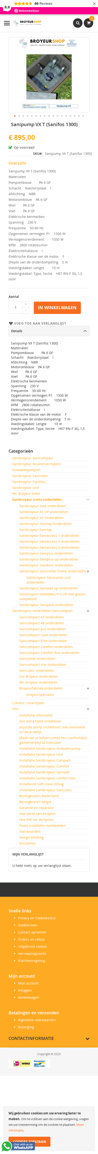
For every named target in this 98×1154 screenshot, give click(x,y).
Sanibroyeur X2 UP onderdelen (43, 512)
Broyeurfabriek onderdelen (41, 688)
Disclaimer (27, 843)
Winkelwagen (28, 997)
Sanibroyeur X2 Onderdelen (41, 517)
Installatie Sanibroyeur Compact (44, 760)
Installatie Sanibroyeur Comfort (44, 766)
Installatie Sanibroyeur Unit (41, 754)
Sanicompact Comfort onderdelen (46, 646)
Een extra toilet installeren (40, 721)
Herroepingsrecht (32, 953)
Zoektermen (27, 925)
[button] (15, 116)
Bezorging (26, 1027)
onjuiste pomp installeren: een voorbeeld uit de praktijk (52, 729)
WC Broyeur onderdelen (38, 682)
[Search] (78, 23)
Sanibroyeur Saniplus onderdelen (46, 553)
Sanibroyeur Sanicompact (32, 458)
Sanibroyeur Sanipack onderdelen (46, 604)
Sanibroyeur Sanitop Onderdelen (45, 523)
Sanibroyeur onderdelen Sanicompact (42, 610)
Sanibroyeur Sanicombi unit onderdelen (48, 579)
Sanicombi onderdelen (37, 658)
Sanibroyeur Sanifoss (29, 481)
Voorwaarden (29, 831)
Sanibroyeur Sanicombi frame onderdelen (52, 571)
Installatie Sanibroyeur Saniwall (44, 772)
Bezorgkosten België (35, 802)
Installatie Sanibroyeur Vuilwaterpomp (50, 748)
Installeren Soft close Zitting (41, 784)
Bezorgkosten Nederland (39, 796)
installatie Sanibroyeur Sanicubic (45, 790)
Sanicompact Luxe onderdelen (43, 635)
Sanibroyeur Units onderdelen (37, 499)
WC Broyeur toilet (26, 493)
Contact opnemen (32, 932)
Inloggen (25, 990)
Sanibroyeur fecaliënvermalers (36, 464)
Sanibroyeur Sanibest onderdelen (46, 565)
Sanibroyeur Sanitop (35, 529)
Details (16, 331)
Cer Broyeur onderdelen (38, 676)
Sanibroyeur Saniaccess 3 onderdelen (49, 547)
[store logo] (23, 23)
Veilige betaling (31, 837)
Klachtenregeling (31, 960)
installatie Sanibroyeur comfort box (47, 778)
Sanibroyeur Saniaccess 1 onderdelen (49, 535)
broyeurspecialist (40, 694)
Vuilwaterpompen (26, 470)
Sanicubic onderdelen (36, 670)
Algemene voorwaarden (37, 1020)
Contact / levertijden (28, 703)
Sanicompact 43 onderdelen (41, 617)
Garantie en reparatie (36, 807)
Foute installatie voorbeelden (42, 825)
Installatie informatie (36, 715)
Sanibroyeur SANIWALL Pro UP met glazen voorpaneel (52, 596)
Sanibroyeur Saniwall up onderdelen (48, 588)
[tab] (49, 331)
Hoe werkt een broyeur (37, 813)
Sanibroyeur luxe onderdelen (42, 506)
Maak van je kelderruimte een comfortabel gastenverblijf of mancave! (53, 740)
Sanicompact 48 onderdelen (41, 623)
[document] (49, 1128)
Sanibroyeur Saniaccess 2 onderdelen (49, 541)
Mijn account (28, 983)
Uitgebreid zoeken (32, 946)
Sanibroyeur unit (25, 487)
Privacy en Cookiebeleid (37, 918)
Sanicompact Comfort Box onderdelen (49, 652)
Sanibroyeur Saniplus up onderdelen (48, 559)
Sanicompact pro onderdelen (42, 629)
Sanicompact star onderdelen (42, 664)
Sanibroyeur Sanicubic (30, 476)
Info (15, 709)
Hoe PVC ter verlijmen (36, 819)
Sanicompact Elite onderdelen (43, 641)
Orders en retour (31, 939)
